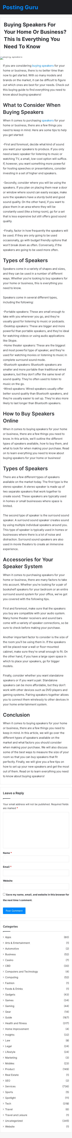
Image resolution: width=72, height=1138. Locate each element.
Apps (8, 937)
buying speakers (43, 65)
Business (10, 954)
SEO (7, 1080)
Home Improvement (17, 1028)
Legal (8, 1046)
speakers (48, 120)
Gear (8, 1011)
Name (7, 852)
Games (9, 1000)
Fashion (9, 983)
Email (7, 866)
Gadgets (10, 994)
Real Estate (12, 1074)
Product (10, 1069)
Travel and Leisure (16, 1115)
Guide (8, 1017)
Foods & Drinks (14, 988)
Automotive (12, 948)
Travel (9, 1109)
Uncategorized (14, 1120)
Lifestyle (10, 1051)
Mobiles (9, 1063)
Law (7, 1040)
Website (8, 880)
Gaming (9, 1006)
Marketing (11, 1057)
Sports (9, 1092)
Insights (9, 1034)
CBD (8, 965)
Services (10, 1086)
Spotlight (10, 1097)
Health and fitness (16, 1023)
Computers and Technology (21, 971)
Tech (8, 1103)
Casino (9, 960)
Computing (11, 977)
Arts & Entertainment (17, 942)
